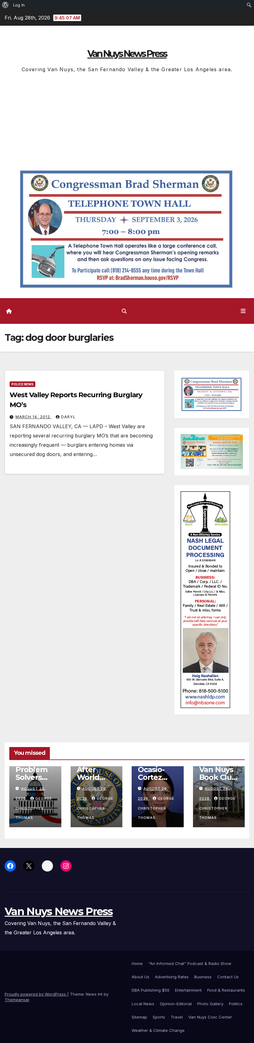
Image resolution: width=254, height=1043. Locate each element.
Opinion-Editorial (176, 1003)
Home (137, 963)
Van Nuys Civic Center (210, 1017)
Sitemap (139, 1017)
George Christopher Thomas (33, 808)
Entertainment (188, 990)
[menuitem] (5, 5)
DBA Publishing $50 (150, 990)
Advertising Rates (172, 976)
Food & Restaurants (226, 990)
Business (203, 976)
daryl (68, 417)
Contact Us (228, 976)
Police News (22, 384)
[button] (124, 311)
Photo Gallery (210, 1003)
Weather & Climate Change (158, 1030)
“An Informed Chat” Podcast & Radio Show (189, 963)
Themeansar (17, 999)
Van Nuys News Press (127, 53)
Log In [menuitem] (19, 4)
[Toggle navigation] (243, 311)
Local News (143, 1003)
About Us (140, 976)
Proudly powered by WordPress (36, 994)
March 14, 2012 (33, 417)
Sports (159, 1017)
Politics (236, 1003)
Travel (177, 1017)
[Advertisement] (127, 120)
